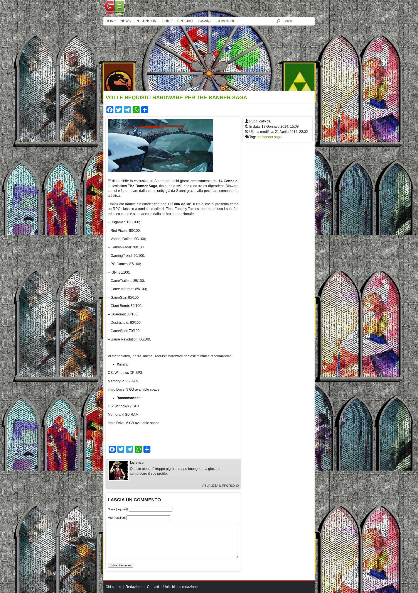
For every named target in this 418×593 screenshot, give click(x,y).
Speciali (185, 21)
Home (111, 21)
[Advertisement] (209, 58)
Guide (167, 21)
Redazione (134, 587)
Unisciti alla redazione (180, 587)
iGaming (204, 21)
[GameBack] (114, 13)
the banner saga (269, 137)
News (125, 21)
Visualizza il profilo (219, 485)
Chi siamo (113, 587)
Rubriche (226, 21)
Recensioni (146, 21)
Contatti (153, 587)
